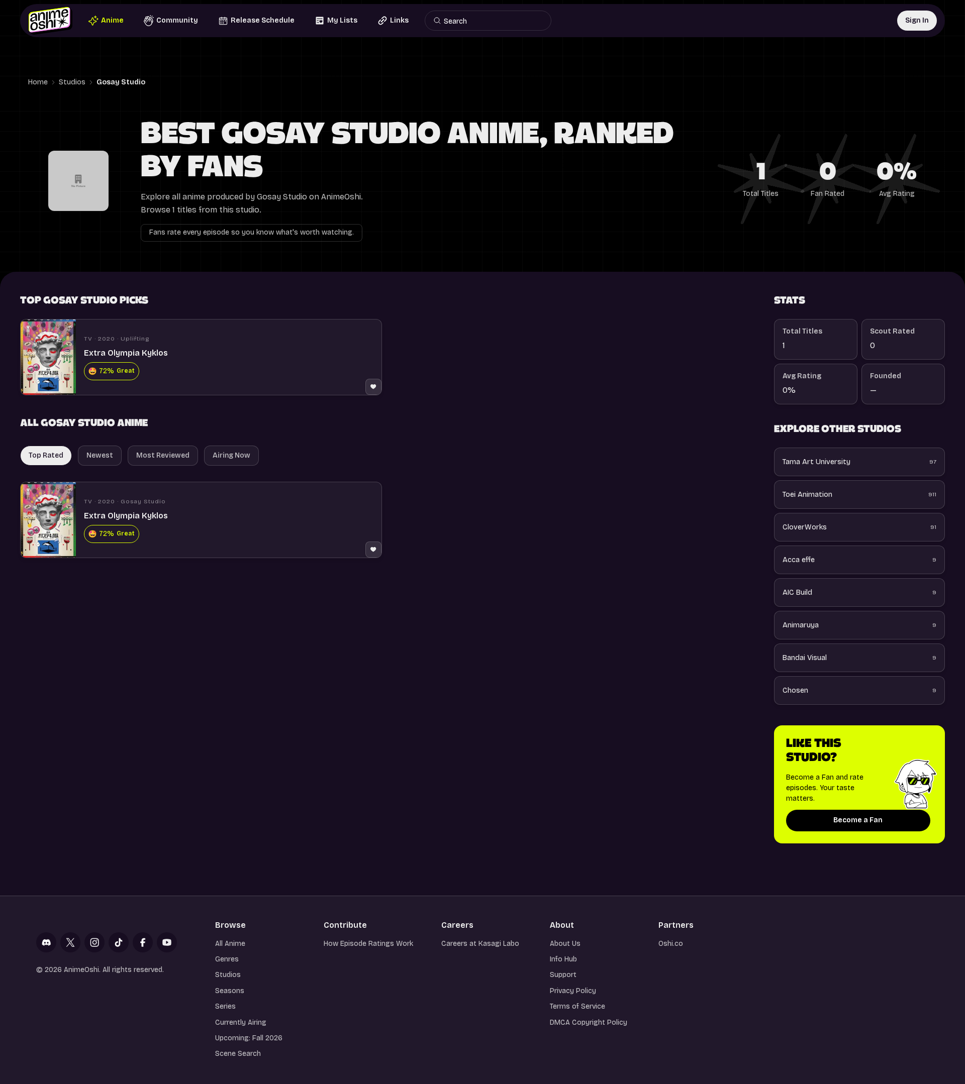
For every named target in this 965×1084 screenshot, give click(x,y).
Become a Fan (858, 820)
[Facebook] (143, 942)
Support (563, 974)
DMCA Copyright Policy (588, 1022)
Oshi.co (670, 943)
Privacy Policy (573, 991)
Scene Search (238, 1053)
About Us (565, 943)
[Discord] (46, 942)
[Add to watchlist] (373, 387)
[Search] (437, 21)
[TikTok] (119, 942)
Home (38, 82)
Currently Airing (240, 1022)
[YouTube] (167, 942)
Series (225, 1006)
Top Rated (46, 455)
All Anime (230, 943)
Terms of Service (577, 1006)
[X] (70, 942)
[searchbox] (492, 21)
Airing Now (231, 455)
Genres (227, 959)
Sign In (917, 20)
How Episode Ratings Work (368, 943)
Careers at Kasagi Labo (480, 943)
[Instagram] (94, 942)
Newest (99, 455)
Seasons (229, 991)
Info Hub (563, 959)
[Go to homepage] (50, 21)
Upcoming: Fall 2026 (248, 1038)
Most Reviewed (162, 455)
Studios (72, 82)
